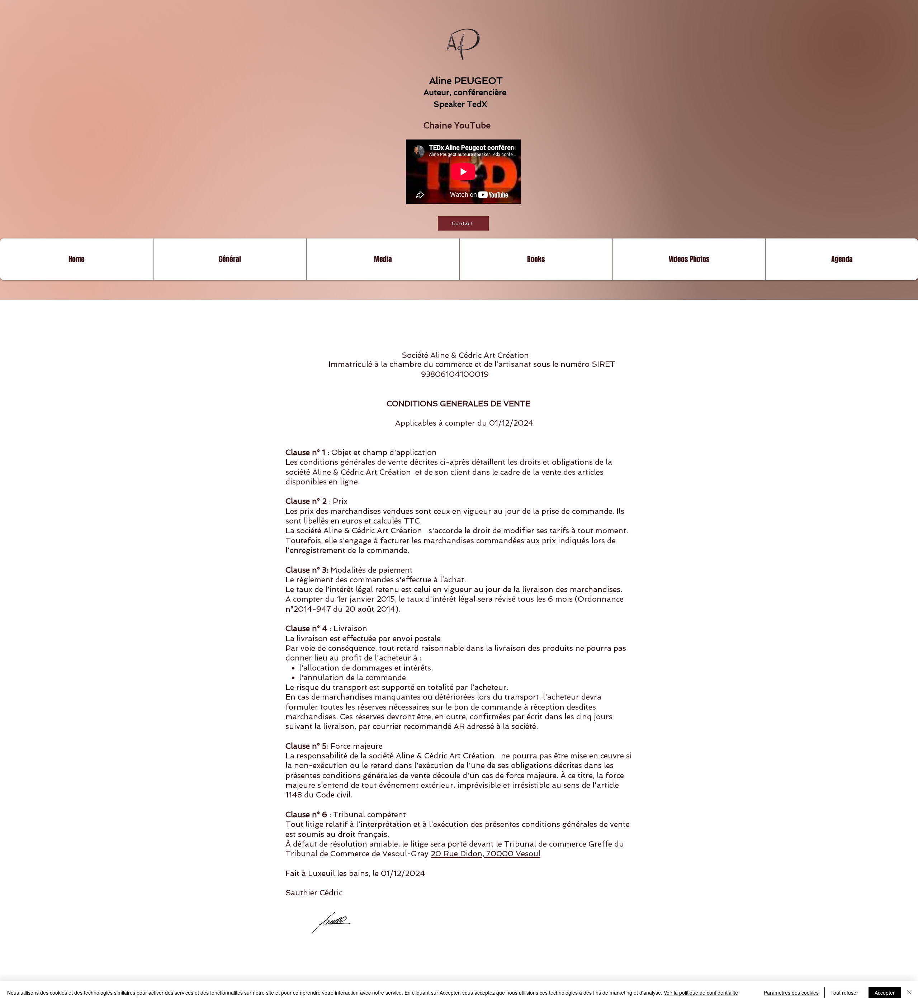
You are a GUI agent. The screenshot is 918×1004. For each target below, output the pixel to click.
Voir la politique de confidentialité (701, 992)
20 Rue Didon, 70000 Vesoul (485, 853)
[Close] (909, 992)
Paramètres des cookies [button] (791, 992)
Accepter (885, 992)
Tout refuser (844, 992)
